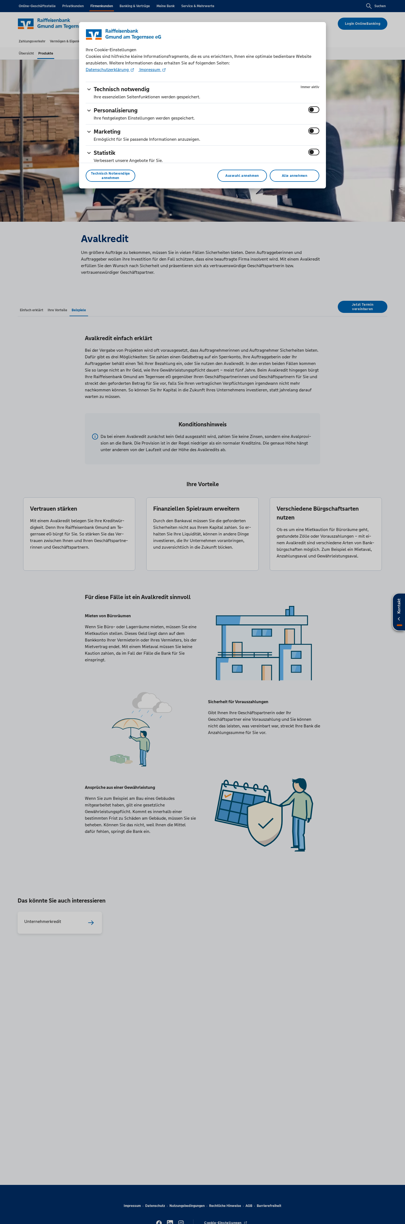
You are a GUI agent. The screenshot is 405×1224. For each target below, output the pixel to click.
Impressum (149, 69)
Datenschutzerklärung (108, 69)
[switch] (313, 109)
